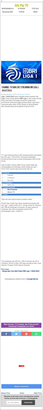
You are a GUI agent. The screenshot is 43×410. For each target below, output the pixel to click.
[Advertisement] (21, 38)
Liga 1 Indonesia (25, 94)
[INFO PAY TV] (21, 5)
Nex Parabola (12, 189)
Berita (19, 94)
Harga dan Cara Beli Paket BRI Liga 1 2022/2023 (20, 271)
